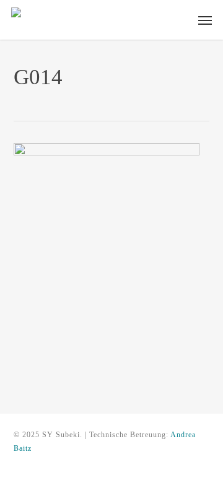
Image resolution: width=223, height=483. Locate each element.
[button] (205, 20)
